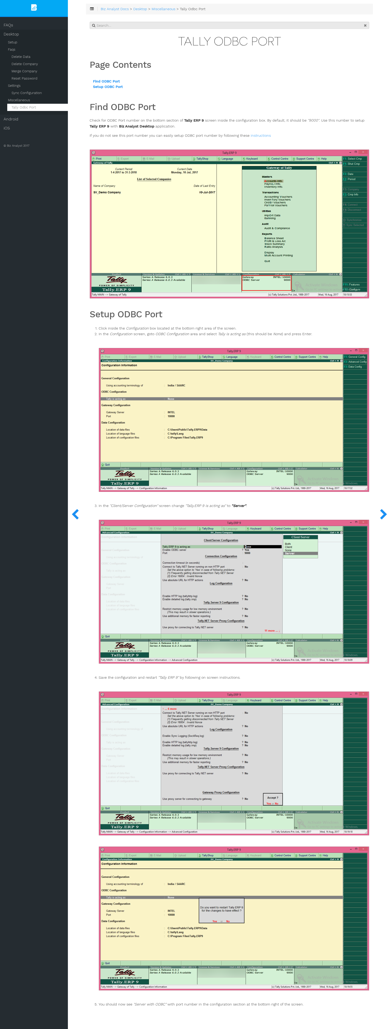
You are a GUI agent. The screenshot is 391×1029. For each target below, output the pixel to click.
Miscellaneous (19, 100)
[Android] (384, 514)
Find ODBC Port (106, 81)
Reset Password (24, 78)
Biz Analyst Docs (115, 9)
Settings (14, 86)
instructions (261, 136)
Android (11, 119)
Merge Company (24, 71)
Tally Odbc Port (24, 107)
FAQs (8, 25)
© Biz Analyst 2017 (16, 145)
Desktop (11, 34)
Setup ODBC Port (108, 87)
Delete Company (25, 64)
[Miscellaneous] (75, 514)
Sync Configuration (27, 93)
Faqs (11, 49)
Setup (12, 42)
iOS (7, 128)
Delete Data (21, 57)
